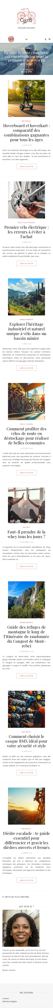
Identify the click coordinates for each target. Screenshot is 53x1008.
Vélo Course (26, 424)
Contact (5, 998)
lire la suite (26, 166)
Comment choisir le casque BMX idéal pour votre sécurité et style (27, 741)
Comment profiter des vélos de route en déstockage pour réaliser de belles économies (26, 435)
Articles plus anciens (16, 897)
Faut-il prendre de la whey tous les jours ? (26, 534)
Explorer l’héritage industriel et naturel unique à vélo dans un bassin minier (26, 331)
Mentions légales (9, 1001)
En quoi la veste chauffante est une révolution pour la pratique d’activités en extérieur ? (26, 58)
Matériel (26, 121)
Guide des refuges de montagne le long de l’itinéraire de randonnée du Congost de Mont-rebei (26, 636)
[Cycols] (26, 15)
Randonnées (26, 48)
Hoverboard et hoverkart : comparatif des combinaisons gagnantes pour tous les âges (26, 132)
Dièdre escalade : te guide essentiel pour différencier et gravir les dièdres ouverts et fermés (26, 840)
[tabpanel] (26, 59)
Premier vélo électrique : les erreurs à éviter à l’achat (26, 231)
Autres (26, 527)
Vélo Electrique (26, 223)
